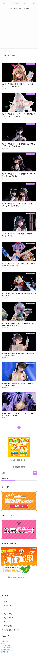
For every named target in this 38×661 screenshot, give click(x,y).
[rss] (23, 467)
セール (6, 610)
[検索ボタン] (34, 3)
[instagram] (17, 467)
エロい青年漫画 (5, 645)
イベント (6, 602)
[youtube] (20, 467)
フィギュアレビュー (9, 618)
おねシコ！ (4, 643)
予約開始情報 (7, 626)
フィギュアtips (8, 614)
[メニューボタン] (3, 3)
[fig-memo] (19, 3)
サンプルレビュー (9, 606)
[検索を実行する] (35, 473)
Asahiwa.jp (4, 641)
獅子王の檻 (4, 652)
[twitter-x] (14, 467)
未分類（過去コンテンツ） (11, 630)
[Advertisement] (19, 29)
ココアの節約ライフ (7, 647)
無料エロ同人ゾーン (7, 650)
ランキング (7, 622)
